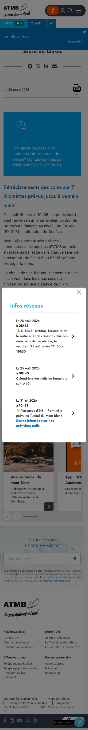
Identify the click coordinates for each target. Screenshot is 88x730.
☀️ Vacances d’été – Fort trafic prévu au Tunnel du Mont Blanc (39, 418)
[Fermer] (79, 292)
